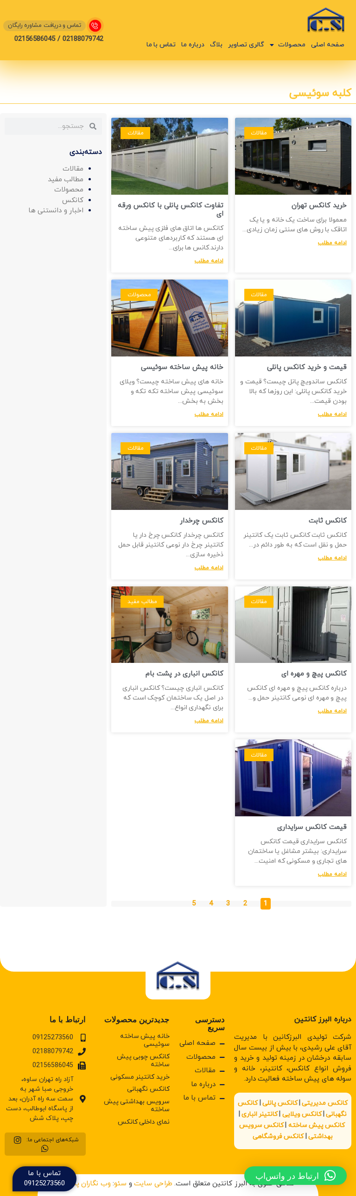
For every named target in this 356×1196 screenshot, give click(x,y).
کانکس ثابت (328, 521)
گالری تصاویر (246, 44)
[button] (295, 1175)
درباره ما (192, 44)
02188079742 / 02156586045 (58, 39)
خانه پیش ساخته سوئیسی (182, 367)
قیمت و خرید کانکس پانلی (307, 367)
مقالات (73, 169)
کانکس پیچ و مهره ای (314, 674)
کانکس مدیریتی (324, 1103)
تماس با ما (161, 44)
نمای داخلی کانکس (144, 1122)
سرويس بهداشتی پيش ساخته (137, 1105)
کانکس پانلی (280, 1103)
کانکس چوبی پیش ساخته (143, 1060)
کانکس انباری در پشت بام (184, 674)
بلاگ (216, 44)
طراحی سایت (153, 1184)
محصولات (291, 44)
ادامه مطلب (332, 243)
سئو (120, 1184)
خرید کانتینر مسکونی (140, 1077)
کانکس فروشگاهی (278, 1136)
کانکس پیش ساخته (316, 1125)
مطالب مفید (66, 179)
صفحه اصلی (327, 44)
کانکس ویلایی (302, 1114)
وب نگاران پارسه (86, 1184)
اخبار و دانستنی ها (56, 211)
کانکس (72, 200)
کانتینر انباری (260, 1114)
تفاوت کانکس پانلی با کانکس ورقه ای (170, 210)
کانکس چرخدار (201, 521)
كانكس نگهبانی (148, 1089)
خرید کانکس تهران (319, 205)
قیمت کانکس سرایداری (312, 827)
